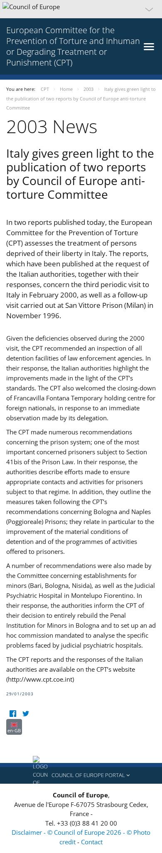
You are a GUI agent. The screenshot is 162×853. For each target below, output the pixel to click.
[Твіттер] (25, 713)
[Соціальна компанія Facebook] (12, 713)
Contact (92, 842)
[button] (81, 9)
